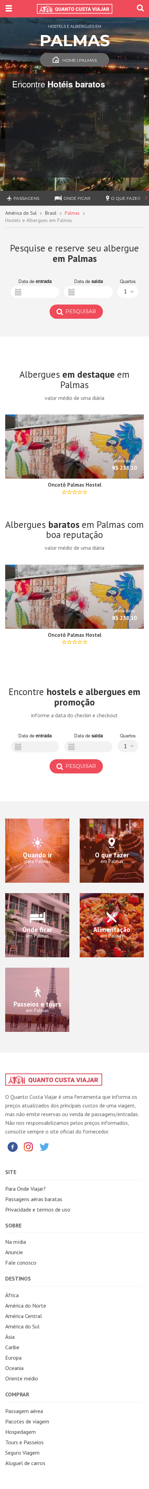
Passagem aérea (24, 1410)
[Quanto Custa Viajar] (74, 8)
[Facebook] (12, 1146)
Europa (13, 1357)
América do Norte (25, 1305)
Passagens (26, 198)
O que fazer (126, 198)
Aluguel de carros (25, 1463)
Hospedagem (20, 1431)
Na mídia (15, 1241)
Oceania (14, 1367)
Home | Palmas (79, 60)
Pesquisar (80, 311)
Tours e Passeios (24, 1442)
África (12, 1295)
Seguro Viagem (22, 1452)
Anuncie (14, 1252)
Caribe (12, 1347)
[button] (127, 291)
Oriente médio (21, 1378)
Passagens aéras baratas (33, 1199)
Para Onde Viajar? (25, 1188)
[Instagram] (28, 1146)
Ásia (10, 1336)
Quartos (128, 281)
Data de (35, 281)
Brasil (50, 213)
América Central (23, 1315)
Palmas (72, 213)
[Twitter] (44, 1146)
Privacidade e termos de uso (37, 1209)
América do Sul (21, 213)
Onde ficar (76, 198)
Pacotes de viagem (27, 1421)
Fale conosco (20, 1262)
